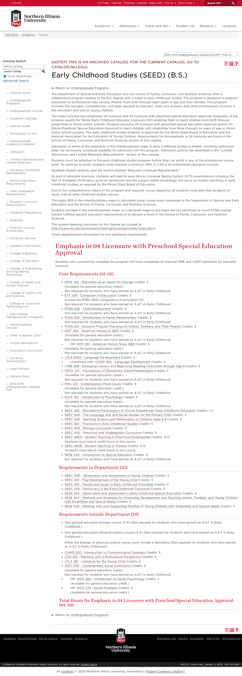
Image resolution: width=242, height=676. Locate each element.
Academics (28, 34)
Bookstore (10, 638)
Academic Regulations (25, 212)
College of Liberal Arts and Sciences (24, 294)
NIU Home (12, 34)
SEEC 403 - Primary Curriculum (88, 428)
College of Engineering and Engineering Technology (24, 271)
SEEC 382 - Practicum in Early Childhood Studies (101, 424)
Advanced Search (16, 80)
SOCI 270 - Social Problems (97, 588)
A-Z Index (103, 3)
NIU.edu (15, 2)
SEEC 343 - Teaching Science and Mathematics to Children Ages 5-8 (115, 419)
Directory (129, 3)
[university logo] (121, 640)
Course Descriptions (24, 343)
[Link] (31, 19)
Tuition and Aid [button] (157, 26)
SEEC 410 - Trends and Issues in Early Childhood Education (109, 484)
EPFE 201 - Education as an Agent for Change (99, 282)
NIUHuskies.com (231, 638)
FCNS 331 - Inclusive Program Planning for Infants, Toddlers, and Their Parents (123, 326)
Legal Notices (19, 368)
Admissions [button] (128, 26)
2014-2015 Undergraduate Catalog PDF (23, 386)
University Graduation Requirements (23, 172)
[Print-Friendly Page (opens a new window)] (232, 64)
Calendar (116, 3)
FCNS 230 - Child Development (88, 309)
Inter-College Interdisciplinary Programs (24, 316)
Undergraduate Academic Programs (20, 143)
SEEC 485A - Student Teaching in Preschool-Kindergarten (107, 437)
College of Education (24, 261)
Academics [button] (103, 26)
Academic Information (25, 245)
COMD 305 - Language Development (122, 362)
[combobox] (201, 55)
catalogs (67, 671)
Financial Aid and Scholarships (20, 229)
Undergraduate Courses (26, 110)
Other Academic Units (25, 335)
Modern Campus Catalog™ (165, 671)
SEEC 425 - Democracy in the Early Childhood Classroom (107, 489)
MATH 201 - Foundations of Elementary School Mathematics (109, 370)
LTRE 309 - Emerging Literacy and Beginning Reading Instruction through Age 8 (125, 366)
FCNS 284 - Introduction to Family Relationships (100, 317)
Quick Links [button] (185, 3)
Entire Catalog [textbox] (13, 66)
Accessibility (197, 638)
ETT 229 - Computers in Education (90, 295)
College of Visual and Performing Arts (23, 305)
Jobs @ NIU (213, 638)
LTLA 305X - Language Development (92, 357)
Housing (183, 638)
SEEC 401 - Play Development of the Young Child (101, 480)
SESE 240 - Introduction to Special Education (99, 455)
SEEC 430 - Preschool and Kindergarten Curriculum (103, 432)
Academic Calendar (23, 118)
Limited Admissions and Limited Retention (24, 161)
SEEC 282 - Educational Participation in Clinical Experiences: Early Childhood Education (130, 410)
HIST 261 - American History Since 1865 (106, 344)
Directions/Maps (27, 638)
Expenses (16, 220)
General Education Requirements (21, 182)
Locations (229, 26)
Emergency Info (166, 638)
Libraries (142, 3)
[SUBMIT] (233, 3)
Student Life (185, 26)
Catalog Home (20, 92)
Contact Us (81, 638)
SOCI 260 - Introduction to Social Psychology (110, 579)
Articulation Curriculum (26, 350)
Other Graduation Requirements (20, 193)
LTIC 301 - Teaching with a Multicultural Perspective (103, 557)
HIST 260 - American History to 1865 (92, 331)
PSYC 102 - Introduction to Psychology (93, 397)
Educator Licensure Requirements (21, 203)
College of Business (23, 253)
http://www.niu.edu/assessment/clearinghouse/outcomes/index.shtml (103, 228)
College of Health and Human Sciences (23, 284)
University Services (23, 238)
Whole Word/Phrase (20, 76)
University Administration (16, 360)
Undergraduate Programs (18, 102)
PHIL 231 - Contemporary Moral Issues (93, 384)
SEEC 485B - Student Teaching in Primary (96, 446)
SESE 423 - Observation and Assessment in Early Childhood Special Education (123, 493)
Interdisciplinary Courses (19, 326)
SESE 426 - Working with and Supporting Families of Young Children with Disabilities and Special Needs (142, 506)
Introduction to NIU (23, 133)
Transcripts (66, 638)
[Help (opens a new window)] (236, 64)
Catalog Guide (20, 126)
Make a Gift (155, 3)
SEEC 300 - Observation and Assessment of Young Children (109, 475)
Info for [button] (169, 3)
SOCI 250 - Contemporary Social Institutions (97, 566)
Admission (17, 151)
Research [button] (207, 26)
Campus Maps (19, 376)
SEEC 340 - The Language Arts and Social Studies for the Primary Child (118, 415)
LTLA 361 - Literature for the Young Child (95, 561)
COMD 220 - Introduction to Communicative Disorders (105, 552)
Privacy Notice (89, 664)
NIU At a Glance (48, 638)
